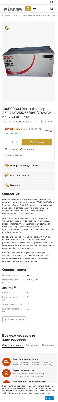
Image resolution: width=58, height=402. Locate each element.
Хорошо (49, 398)
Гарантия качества (23, 370)
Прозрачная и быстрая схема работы (29, 383)
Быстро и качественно (25, 359)
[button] (27, 149)
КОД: (37, 121)
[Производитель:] (48, 130)
